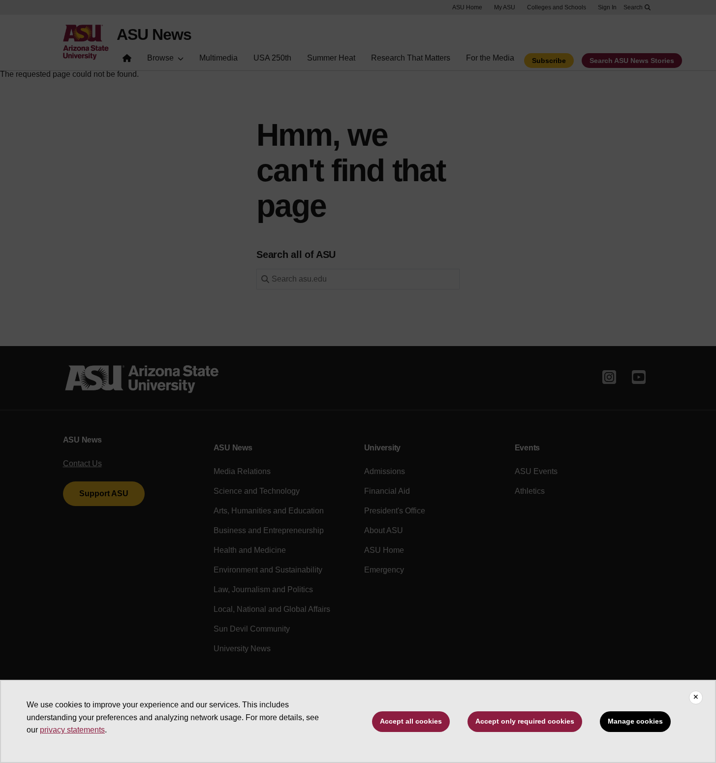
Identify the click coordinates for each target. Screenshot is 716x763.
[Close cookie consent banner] (696, 697)
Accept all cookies (411, 721)
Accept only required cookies (524, 721)
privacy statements (72, 730)
